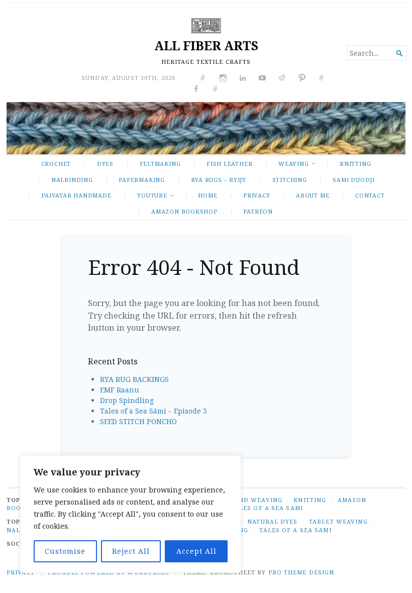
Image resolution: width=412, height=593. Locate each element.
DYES (105, 163)
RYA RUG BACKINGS (134, 379)
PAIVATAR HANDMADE (76, 195)
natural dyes (272, 521)
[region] (130, 514)
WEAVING (293, 163)
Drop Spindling (127, 400)
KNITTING (355, 163)
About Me (312, 195)
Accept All (196, 551)
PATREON (258, 211)
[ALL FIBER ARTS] (206, 128)
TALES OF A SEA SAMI (267, 508)
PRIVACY (256, 195)
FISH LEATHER (229, 163)
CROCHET (56, 163)
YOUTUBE (152, 195)
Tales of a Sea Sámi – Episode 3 (153, 411)
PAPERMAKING (142, 179)
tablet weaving (338, 521)
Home (207, 195)
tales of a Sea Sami (295, 530)
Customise (65, 551)
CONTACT (370, 195)
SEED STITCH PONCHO (138, 421)
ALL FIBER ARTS (206, 45)
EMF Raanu (119, 389)
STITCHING (289, 179)
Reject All (131, 551)
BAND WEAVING (256, 500)
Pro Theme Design (301, 572)
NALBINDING (72, 179)
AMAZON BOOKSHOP (184, 211)
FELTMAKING (160, 163)
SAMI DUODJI (354, 179)
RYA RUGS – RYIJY (219, 179)
